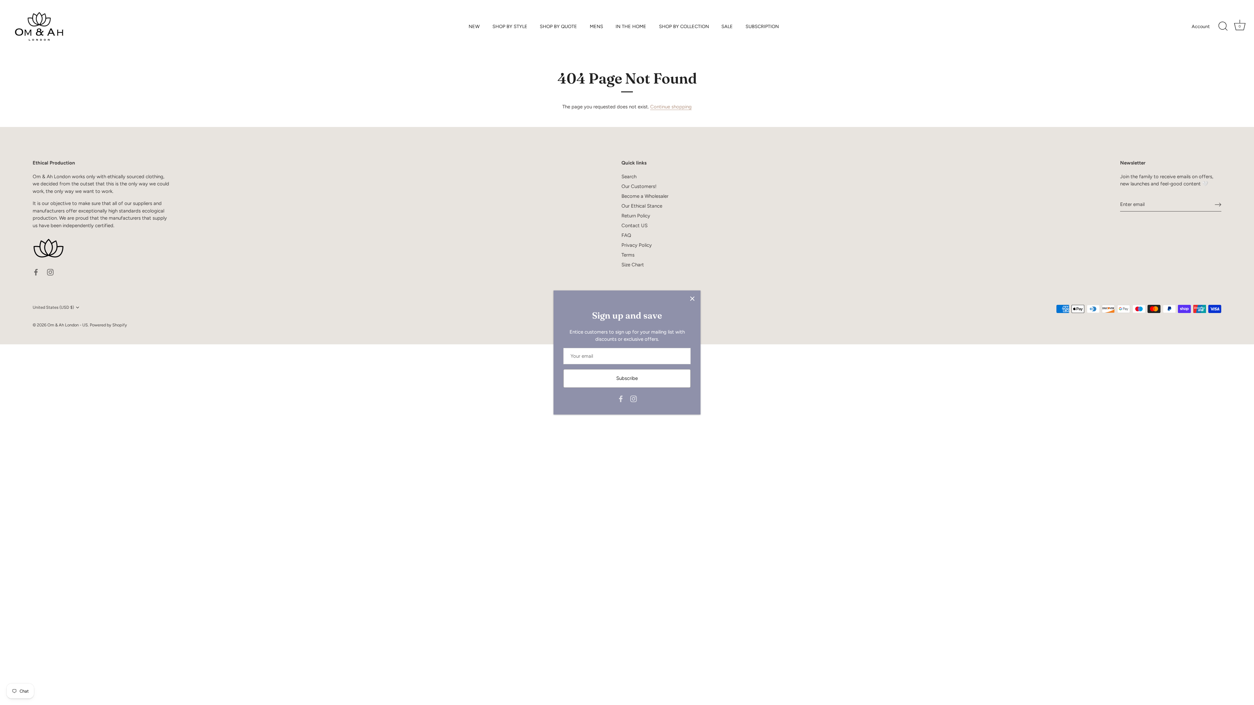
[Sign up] (1218, 204)
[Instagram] (633, 398)
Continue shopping (671, 107)
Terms (628, 255)
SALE (727, 26)
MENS (596, 26)
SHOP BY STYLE (509, 26)
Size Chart (632, 265)
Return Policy (635, 216)
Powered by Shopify (108, 324)
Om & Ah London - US (67, 324)
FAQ (626, 235)
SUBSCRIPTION (762, 26)
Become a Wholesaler (644, 196)
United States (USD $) (53, 307)
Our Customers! (638, 186)
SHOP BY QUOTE (558, 26)
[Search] (1223, 26)
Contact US (634, 225)
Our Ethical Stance (641, 206)
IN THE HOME (631, 26)
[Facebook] (621, 398)
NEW (474, 26)
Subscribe (627, 378)
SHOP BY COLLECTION (684, 26)
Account (1201, 26)
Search (628, 177)
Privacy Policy (636, 245)
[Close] (692, 298)
